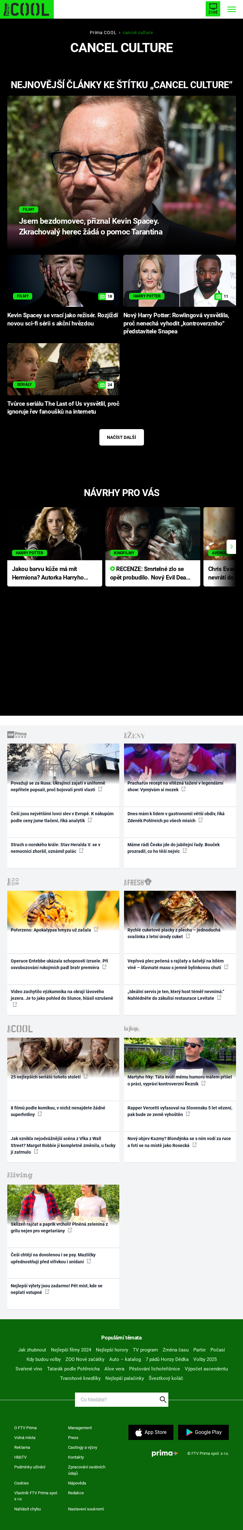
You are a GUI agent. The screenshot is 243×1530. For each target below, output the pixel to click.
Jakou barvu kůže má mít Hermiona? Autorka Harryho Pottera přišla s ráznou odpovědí (48, 574)
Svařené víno (29, 1369)
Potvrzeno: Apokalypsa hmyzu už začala (51, 929)
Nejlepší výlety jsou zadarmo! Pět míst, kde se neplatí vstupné (57, 1289)
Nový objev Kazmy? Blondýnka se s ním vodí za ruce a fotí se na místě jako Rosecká (179, 1142)
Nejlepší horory (112, 1350)
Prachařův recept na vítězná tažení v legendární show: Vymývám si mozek (175, 786)
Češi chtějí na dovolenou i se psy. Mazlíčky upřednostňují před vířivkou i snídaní (53, 1258)
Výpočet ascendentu (206, 1369)
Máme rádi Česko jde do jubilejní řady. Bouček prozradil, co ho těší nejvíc (174, 848)
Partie (199, 1350)
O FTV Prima (25, 1427)
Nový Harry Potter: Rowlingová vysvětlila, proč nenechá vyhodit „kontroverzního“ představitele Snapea (176, 323)
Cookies (21, 1483)
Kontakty (76, 1457)
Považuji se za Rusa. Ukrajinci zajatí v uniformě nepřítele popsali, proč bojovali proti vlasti (58, 786)
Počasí (217, 1350)
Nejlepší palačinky (124, 1378)
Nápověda (77, 1483)
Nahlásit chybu (27, 1509)
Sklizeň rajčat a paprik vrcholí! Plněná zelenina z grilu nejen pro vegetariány (59, 1227)
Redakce (76, 1493)
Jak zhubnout (32, 1350)
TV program (145, 1350)
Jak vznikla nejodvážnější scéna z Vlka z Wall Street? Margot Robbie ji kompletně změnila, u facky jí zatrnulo (63, 1145)
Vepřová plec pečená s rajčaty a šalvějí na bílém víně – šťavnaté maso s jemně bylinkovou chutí (176, 964)
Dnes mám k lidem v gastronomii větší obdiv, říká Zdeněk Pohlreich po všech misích (176, 817)
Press (73, 1437)
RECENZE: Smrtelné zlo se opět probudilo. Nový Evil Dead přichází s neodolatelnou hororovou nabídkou (150, 574)
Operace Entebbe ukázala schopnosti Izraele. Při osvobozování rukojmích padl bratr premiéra (59, 964)
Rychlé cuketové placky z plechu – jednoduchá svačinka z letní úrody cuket (174, 933)
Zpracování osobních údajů (86, 1470)
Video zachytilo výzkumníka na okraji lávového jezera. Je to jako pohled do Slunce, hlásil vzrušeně (62, 995)
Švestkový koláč (166, 1378)
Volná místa (24, 1437)
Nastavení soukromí (86, 1509)
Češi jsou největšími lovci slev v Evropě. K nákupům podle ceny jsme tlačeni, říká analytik (62, 817)
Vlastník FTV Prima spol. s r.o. (36, 1496)
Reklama (22, 1447)
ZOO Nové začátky (84, 1359)
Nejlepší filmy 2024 (71, 1350)
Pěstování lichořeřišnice (154, 1369)
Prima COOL (103, 32)
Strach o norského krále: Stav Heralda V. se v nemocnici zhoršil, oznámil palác (55, 848)
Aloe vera (114, 1369)
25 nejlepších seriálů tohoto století (46, 1076)
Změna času (176, 1350)
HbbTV (20, 1457)
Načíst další (121, 437)
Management (80, 1427)
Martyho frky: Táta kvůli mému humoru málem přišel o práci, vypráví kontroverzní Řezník (180, 1080)
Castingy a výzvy (82, 1447)
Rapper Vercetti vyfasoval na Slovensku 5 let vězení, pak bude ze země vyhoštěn (180, 1111)
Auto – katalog (125, 1359)
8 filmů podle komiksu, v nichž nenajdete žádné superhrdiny (58, 1111)
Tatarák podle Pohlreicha (73, 1369)
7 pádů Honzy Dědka (167, 1359)
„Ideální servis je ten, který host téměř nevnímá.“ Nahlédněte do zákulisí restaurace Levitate (176, 995)
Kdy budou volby (44, 1359)
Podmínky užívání (29, 1467)
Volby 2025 (205, 1359)
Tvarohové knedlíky (80, 1378)
